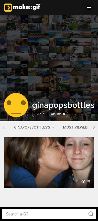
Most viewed (75, 127)
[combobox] (49, 214)
